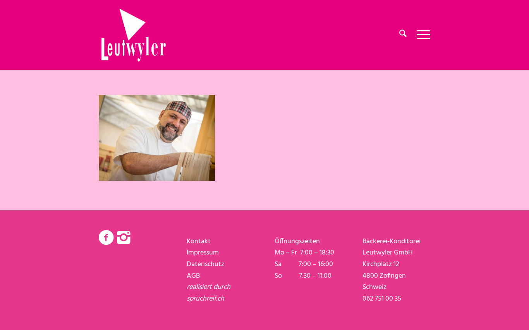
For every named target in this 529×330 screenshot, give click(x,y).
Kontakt (199, 241)
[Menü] (421, 35)
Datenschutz (205, 264)
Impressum (203, 252)
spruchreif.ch (205, 298)
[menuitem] (403, 35)
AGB (193, 276)
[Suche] (403, 35)
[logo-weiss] (133, 35)
